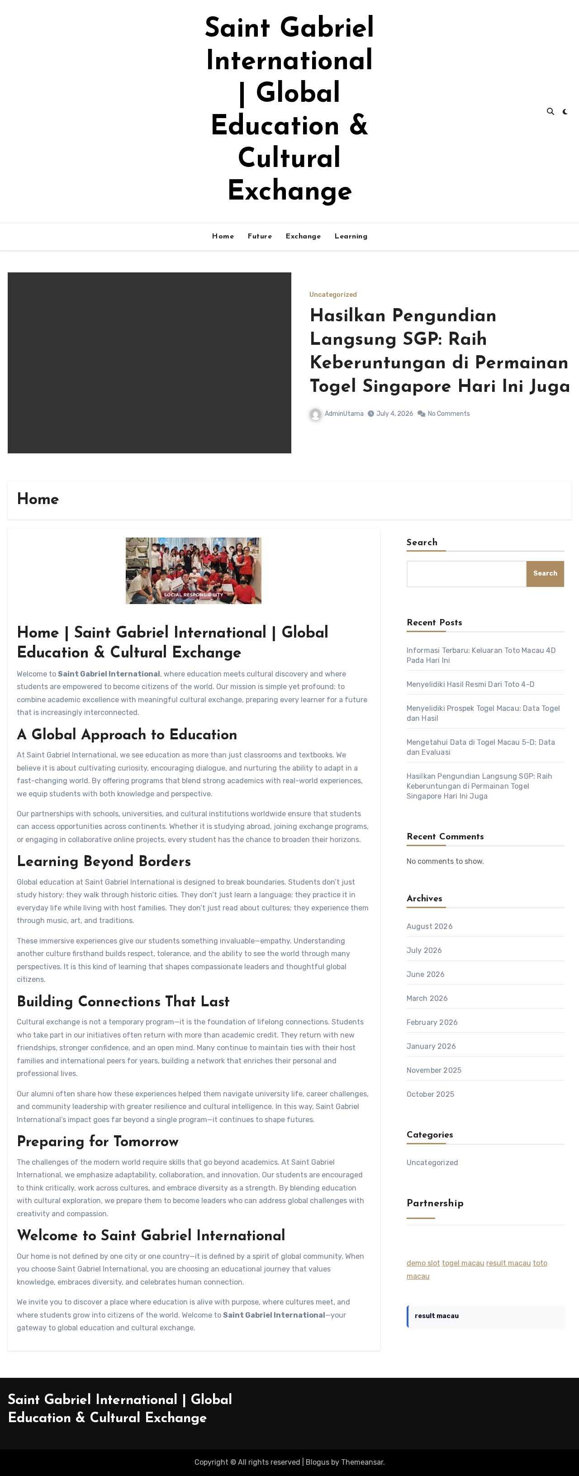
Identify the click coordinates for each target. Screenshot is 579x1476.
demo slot (423, 1263)
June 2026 (426, 974)
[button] (559, 375)
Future (259, 236)
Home (223, 236)
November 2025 (434, 1070)
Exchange (303, 236)
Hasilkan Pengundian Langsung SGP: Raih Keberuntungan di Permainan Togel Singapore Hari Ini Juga (480, 786)
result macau (508, 1263)
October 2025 (430, 1094)
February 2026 (432, 1022)
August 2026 (430, 926)
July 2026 (424, 950)
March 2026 (427, 998)
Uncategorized (474, 318)
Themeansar (362, 1462)
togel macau (463, 1263)
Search (422, 543)
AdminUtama (484, 390)
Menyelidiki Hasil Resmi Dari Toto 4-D (471, 684)
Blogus (317, 1462)
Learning (350, 236)
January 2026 (431, 1046)
